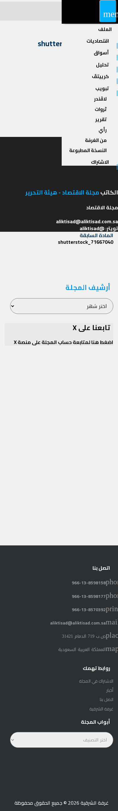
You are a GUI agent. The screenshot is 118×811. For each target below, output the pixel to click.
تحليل (102, 64)
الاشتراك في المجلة (96, 681)
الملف (105, 29)
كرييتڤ (100, 76)
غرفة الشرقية (101, 709)
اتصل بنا (106, 699)
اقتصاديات (98, 41)
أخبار (109, 690)
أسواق (101, 52)
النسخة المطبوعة (88, 150)
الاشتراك (100, 162)
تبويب (102, 88)
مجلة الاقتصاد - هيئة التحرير (62, 192)
